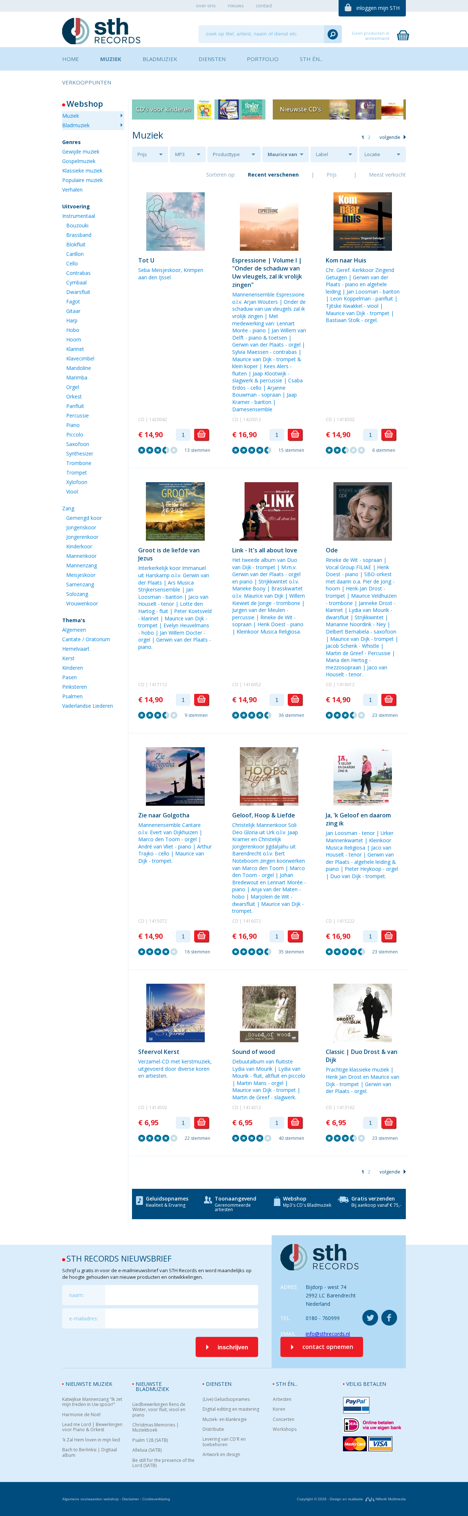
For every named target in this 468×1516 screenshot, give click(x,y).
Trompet (76, 472)
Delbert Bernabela (347, 631)
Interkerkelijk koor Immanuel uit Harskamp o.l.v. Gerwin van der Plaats (173, 575)
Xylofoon (76, 482)
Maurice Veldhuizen (374, 595)
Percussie (77, 415)
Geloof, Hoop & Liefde (263, 815)
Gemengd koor (84, 517)
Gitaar (73, 310)
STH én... (287, 1383)
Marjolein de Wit (269, 896)
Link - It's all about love (264, 550)
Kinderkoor (79, 546)
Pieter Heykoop (363, 868)
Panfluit (75, 405)
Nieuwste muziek (88, 1383)
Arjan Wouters (261, 301)
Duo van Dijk (345, 876)
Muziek (70, 115)
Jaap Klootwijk (269, 373)
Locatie (372, 154)
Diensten (218, 1383)
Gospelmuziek (78, 161)
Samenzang (80, 584)
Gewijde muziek (80, 151)
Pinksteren (74, 686)
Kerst (68, 658)
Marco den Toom (159, 839)
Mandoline (78, 367)
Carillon (75, 253)
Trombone (78, 463)
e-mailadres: (83, 1318)
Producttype (226, 154)
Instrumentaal (78, 215)
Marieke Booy (248, 588)
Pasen (69, 677)
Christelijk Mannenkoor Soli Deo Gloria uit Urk (264, 828)
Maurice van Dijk (282, 156)
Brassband (78, 234)
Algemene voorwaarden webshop (90, 1499)
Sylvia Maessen (250, 351)
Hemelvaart (76, 648)
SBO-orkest (378, 574)
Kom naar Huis (346, 260)
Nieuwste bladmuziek (152, 1386)
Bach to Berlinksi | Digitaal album (89, 1452)
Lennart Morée (285, 882)
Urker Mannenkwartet (359, 836)
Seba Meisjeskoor (159, 269)
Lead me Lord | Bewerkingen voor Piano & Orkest (92, 1427)
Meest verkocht (387, 174)
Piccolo (74, 434)
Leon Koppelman (350, 298)
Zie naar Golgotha (163, 815)
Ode (332, 550)
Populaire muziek (82, 180)
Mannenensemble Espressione (268, 294)
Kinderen (72, 667)
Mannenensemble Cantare (169, 824)
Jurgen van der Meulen (258, 609)
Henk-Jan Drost (364, 588)
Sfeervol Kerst (159, 1052)
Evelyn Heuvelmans (186, 625)
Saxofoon (77, 444)
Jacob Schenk (341, 645)
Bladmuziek (76, 125)
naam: (76, 1295)
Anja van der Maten (274, 889)
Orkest (74, 396)
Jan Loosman (362, 291)
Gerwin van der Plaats (258, 344)
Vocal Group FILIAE (348, 567)
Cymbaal (76, 282)
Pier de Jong (377, 581)
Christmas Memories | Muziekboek (155, 1427)
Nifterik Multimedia (390, 1499)
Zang (68, 508)
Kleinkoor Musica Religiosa (268, 631)
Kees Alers (276, 366)
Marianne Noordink (348, 624)
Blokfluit (76, 244)
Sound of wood (253, 1052)
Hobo (72, 329)
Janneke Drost (375, 603)
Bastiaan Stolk (343, 320)
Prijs (142, 154)
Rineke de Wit (276, 617)
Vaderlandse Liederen (87, 705)
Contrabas (78, 272)
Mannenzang (81, 565)
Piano (73, 424)
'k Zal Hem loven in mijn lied (91, 1440)
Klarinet (75, 348)
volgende (390, 137)
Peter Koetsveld (193, 611)
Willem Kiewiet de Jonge (268, 599)
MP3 (180, 154)
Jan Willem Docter (181, 632)
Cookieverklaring (156, 1499)
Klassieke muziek (82, 170)
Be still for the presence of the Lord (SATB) (163, 1463)
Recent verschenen (273, 174)
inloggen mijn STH (378, 7)
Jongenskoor (81, 527)
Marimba (76, 377)
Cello (72, 263)
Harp (72, 320)
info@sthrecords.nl (328, 1333)
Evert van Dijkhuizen (174, 832)
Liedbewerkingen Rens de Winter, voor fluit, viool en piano (158, 1410)
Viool (72, 491)
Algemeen (74, 629)
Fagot (73, 301)
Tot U (146, 260)
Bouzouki (77, 225)
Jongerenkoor (82, 536)
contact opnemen (327, 1347)
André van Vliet (155, 846)
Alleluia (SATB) (147, 1450)
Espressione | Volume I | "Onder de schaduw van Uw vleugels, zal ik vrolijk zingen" (267, 272)
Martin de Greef (344, 653)
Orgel (72, 386)
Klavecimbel (80, 358)
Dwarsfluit (78, 291)
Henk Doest (271, 624)
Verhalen (72, 189)
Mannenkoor (81, 555)
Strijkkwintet (369, 617)
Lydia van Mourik (369, 609)
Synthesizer (79, 453)
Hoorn (73, 339)
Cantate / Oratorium (86, 639)
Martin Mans (252, 1083)
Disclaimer (130, 1499)
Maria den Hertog (346, 660)
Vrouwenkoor (82, 603)
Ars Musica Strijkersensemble (166, 586)
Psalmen (72, 696)
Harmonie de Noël (81, 1414)
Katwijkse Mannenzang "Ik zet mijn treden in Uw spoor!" (92, 1402)
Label (322, 154)
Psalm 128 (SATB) (150, 1440)
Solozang (77, 593)
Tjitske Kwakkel (344, 305)
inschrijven (233, 1347)
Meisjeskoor (80, 574)
